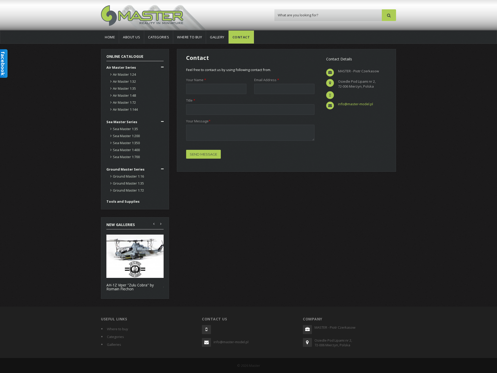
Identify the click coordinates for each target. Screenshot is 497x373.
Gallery (217, 37)
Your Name (196, 80)
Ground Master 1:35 (128, 183)
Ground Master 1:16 (128, 176)
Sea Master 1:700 (126, 156)
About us (131, 37)
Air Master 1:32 (124, 81)
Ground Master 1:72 (128, 190)
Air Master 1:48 (124, 95)
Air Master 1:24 (124, 74)
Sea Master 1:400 (126, 149)
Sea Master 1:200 (126, 135)
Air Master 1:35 (124, 88)
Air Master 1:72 (124, 102)
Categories (158, 37)
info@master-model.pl (355, 104)
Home (110, 37)
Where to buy (189, 37)
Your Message (198, 121)
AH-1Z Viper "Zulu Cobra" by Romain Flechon (130, 287)
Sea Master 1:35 (125, 128)
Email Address (266, 80)
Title (190, 100)
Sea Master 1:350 (126, 142)
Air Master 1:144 (125, 109)
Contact (241, 37)
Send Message (203, 154)
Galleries (114, 344)
